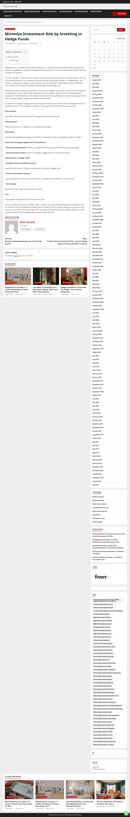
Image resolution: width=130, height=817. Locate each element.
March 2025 (96, 130)
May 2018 (95, 406)
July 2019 (95, 356)
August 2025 (96, 112)
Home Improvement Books (102, 679)
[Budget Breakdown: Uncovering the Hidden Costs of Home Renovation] (74, 276)
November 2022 (97, 220)
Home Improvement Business (103, 692)
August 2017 (96, 438)
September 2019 (98, 349)
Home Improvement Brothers (103, 689)
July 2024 (95, 152)
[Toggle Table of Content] (25, 51)
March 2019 (96, 370)
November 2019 (97, 341)
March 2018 (96, 413)
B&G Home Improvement (102, 617)
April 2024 (95, 159)
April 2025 (95, 127)
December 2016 (97, 467)
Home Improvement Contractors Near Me (108, 709)
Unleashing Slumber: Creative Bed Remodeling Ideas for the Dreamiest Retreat (79, 803)
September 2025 (98, 109)
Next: (67, 241)
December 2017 (97, 424)
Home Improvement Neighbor (104, 728)
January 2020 (97, 334)
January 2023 (97, 212)
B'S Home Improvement (101, 627)
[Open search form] (110, 13)
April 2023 (95, 202)
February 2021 (97, 291)
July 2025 (95, 116)
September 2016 (98, 478)
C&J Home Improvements (102, 630)
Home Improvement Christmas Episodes (107, 706)
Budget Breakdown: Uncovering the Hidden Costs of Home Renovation (73, 289)
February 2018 (97, 417)
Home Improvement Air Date (103, 657)
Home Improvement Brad (102, 686)
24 (95, 61)
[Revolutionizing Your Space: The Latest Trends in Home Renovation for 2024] (19, 789)
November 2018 (97, 385)
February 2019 (97, 374)
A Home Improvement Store (103, 608)
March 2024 (96, 162)
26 (104, 61)
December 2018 (97, 381)
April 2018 (95, 410)
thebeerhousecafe (98, 769)
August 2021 (96, 270)
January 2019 (97, 377)
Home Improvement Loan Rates (104, 719)
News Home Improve (32, 12)
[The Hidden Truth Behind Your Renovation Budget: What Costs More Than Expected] (46, 276)
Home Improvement (99, 504)
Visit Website (26, 229)
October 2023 (97, 180)
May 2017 (95, 449)
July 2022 (95, 230)
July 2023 (95, 191)
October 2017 (97, 431)
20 (109, 57)
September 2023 (98, 184)
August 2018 (96, 395)
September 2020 (98, 309)
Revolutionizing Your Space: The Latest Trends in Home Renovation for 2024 (18, 803)
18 (99, 57)
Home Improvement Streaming (104, 741)
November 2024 (97, 141)
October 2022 (97, 223)
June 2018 (95, 402)
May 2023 (95, 198)
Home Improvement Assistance (104, 670)
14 (113, 54)
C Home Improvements (101, 640)
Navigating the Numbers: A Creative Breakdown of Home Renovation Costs (16, 289)
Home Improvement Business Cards (106, 696)
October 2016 (97, 474)
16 (123, 54)
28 (113, 61)
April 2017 (95, 453)
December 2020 (97, 298)
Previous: (23, 241)
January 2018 (97, 420)
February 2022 (97, 248)
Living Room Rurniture (12, 12)
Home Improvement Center (103, 699)
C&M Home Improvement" (102, 634)
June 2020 (95, 316)
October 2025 (97, 105)
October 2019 (97, 345)
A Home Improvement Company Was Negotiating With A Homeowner (106, 600)
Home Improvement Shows (102, 735)
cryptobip (95, 767)
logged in (17, 256)
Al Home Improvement (101, 614)
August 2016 (96, 481)
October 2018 (97, 388)
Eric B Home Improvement (102, 643)
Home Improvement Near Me (103, 725)
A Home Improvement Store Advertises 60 (108, 611)
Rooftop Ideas (96, 12)
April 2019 (95, 367)
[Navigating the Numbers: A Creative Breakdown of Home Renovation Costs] (18, 276)
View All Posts (39, 229)
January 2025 (97, 134)
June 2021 (95, 277)
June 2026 (95, 84)
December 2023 (97, 173)
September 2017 (98, 435)
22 (118, 57)
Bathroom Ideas (81, 12)
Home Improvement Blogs (102, 676)
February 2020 (97, 331)
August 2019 (96, 352)
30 (123, 61)
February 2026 (97, 91)
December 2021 (97, 255)
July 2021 (95, 273)
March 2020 (96, 327)
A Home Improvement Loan (103, 604)
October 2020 (97, 306)
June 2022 (95, 234)
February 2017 (97, 460)
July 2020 (95, 313)
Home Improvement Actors (102, 650)
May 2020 (95, 320)
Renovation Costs (50, 12)
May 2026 (95, 87)
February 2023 (97, 209)
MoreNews (68, 815)
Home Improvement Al (101, 660)
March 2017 (96, 456)
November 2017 (97, 427)
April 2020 (95, 324)
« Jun (94, 68)
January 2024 (97, 170)
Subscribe (122, 14)
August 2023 (96, 187)
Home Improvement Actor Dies (104, 647)
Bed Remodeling (65, 12)
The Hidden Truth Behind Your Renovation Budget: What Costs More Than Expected (45, 289)
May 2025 (95, 123)
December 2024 (97, 137)
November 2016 (97, 470)
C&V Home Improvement (102, 637)
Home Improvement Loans (102, 722)
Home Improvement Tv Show (103, 745)
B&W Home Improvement (102, 624)
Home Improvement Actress (103, 653)
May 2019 (95, 363)
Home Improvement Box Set (103, 683)
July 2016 (95, 485)
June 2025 (95, 119)
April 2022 (95, 241)
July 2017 (95, 442)
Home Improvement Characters (104, 702)
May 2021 (95, 281)
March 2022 (96, 245)
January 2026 (97, 94)
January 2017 (97, 463)
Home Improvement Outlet (102, 732)
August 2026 (96, 80)
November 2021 (97, 259)
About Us (8, 16)
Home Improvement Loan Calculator (106, 715)
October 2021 (97, 263)
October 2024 (97, 144)
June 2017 (95, 445)
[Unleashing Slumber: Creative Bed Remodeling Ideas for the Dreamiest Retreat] (80, 789)
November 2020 (97, 302)
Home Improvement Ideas (102, 712)
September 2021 (98, 266)
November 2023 (97, 177)
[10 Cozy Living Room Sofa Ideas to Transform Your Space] (110, 789)
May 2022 (95, 238)
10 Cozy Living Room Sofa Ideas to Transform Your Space (109, 802)
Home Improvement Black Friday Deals (107, 673)
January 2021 (97, 295)
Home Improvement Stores (102, 738)
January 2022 (97, 252)
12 (104, 54)
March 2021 (96, 288)
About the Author (13, 57)
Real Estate (96, 515)
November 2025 (97, 101)
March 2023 (96, 205)
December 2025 (97, 98)
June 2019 (95, 359)
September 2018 (98, 392)
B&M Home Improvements (102, 621)
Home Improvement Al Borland (104, 663)
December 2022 (97, 216)
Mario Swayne (10, 43)
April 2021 (95, 284)
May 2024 (95, 155)
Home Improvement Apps (102, 666)
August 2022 (96, 227)
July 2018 (95, 399)
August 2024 (96, 148)
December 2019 (97, 338)
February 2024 (97, 166)
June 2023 (95, 195)
